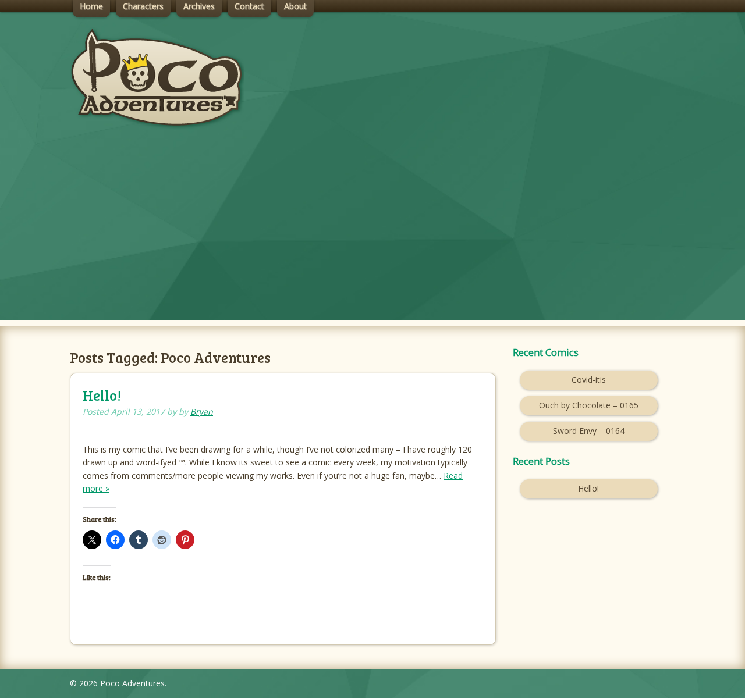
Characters (143, 6)
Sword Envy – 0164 (589, 430)
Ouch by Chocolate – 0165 (588, 405)
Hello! (102, 395)
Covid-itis (589, 379)
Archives (199, 6)
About (295, 6)
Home (91, 6)
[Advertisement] (372, 239)
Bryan (201, 411)
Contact (249, 6)
